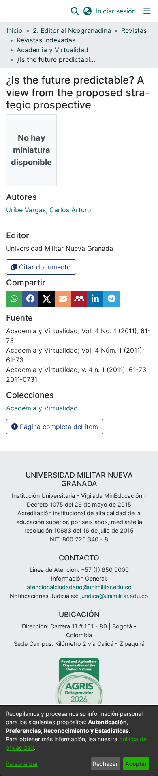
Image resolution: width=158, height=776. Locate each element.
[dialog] (79, 740)
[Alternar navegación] (147, 11)
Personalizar (22, 763)
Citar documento (44, 267)
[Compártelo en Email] (63, 299)
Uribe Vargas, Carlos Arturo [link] (48, 210)
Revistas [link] (134, 30)
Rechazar (105, 763)
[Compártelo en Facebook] (30, 299)
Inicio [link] (14, 30)
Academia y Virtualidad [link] (52, 50)
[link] (42, 408)
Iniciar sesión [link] (116, 11)
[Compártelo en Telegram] (111, 299)
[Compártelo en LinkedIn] (95, 299)
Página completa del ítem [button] (58, 427)
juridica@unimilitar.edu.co (114, 595)
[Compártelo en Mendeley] (79, 299)
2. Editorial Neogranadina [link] (72, 30)
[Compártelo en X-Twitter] (46, 299)
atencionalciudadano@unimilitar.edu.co (79, 587)
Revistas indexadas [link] (46, 40)
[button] (75, 11)
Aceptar (136, 763)
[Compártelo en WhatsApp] (14, 299)
